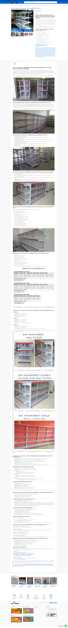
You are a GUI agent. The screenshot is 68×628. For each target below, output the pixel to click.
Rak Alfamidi (23, 565)
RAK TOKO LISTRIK (37, 51)
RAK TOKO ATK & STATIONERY (46, 48)
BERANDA (12, 0)
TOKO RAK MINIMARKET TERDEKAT (46, 56)
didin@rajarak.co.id (17, 554)
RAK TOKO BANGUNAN (39, 49)
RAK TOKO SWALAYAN (53, 55)
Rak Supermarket (37, 564)
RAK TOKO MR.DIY (45, 52)
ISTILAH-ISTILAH (23, 0)
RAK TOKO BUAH (48, 49)
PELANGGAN (18, 0)
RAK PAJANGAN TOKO (40, 47)
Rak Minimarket (29, 564)
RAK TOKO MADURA (42, 51)
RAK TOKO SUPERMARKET (47, 55)
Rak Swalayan (49, 564)
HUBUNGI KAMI (33, 0)
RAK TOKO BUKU (21, 5)
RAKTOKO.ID (45, 44)
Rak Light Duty (37, 565)
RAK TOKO (16, 5)
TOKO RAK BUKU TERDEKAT (27, 5)
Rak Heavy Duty (46, 565)
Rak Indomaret (19, 565)
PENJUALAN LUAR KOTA (28, 0)
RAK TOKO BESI (44, 49)
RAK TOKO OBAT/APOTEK (50, 52)
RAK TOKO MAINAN (47, 51)
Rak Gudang (27, 565)
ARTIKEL (15, 0)
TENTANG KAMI (38, 0)
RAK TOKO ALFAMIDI (40, 48)
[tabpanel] (13, 34)
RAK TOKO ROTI (49, 54)
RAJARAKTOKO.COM (39, 44)
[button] (32, 10)
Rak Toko (33, 564)
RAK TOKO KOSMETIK (53, 50)
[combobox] (40, 2)
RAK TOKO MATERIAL (40, 52)
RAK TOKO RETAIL (45, 54)
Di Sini (53, 612)
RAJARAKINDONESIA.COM (39, 45)
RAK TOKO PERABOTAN (43, 53)
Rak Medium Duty (41, 565)
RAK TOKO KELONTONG (48, 50)
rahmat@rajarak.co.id (30, 554)
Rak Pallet (15, 566)
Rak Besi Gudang (31, 565)
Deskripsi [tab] (14, 62)
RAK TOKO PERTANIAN (49, 53)
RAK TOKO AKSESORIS (49, 47)
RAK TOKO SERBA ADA (41, 55)
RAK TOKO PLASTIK (40, 54)
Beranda (12, 5)
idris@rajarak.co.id (23, 554)
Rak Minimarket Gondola (43, 564)
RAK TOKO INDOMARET (42, 50)
